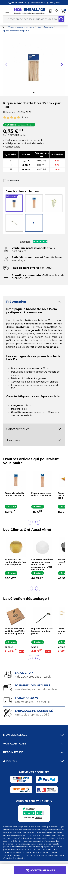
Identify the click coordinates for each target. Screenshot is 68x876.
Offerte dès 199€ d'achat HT (33, 701)
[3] (11, 117)
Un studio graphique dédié (32, 714)
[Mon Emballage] (29, 11)
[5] (18, 117)
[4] (15, 117)
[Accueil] (3, 26)
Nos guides (55, 2)
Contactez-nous (38, 2)
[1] (4, 117)
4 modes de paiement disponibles (36, 689)
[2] (8, 117)
